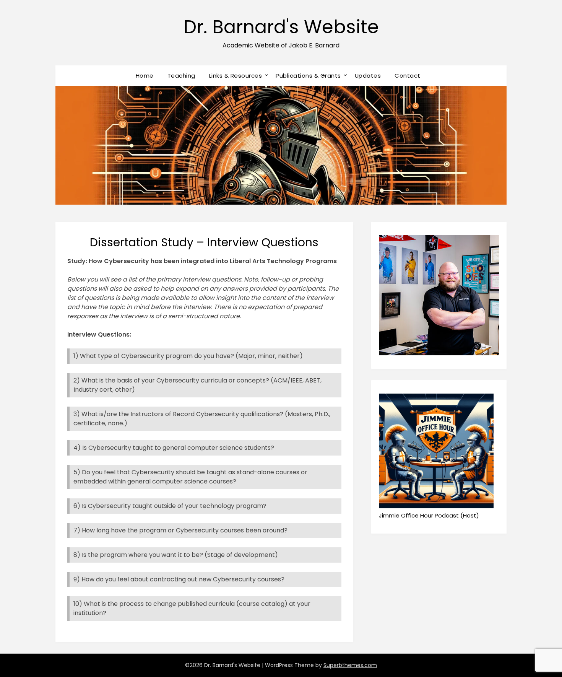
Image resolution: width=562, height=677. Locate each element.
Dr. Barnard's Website (281, 27)
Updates (368, 76)
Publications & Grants (308, 76)
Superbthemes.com (350, 665)
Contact (408, 76)
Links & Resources (235, 76)
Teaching (181, 76)
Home (145, 76)
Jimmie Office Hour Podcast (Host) (429, 515)
